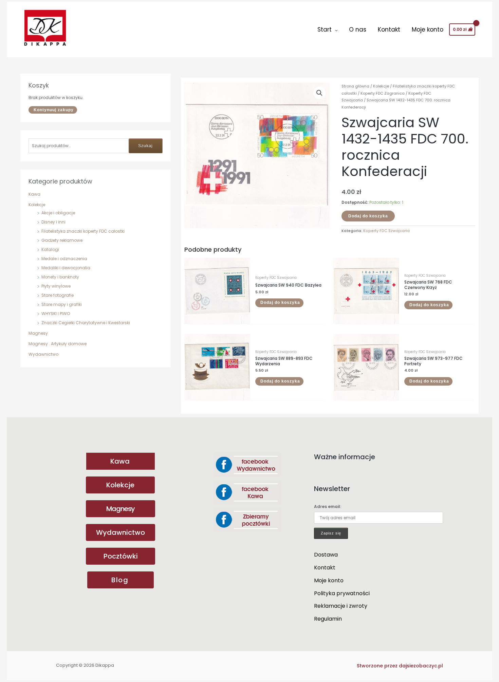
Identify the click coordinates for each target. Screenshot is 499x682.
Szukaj (145, 145)
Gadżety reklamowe (61, 240)
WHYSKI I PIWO (55, 313)
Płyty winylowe (56, 286)
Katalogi (50, 249)
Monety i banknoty (60, 277)
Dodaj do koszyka (368, 216)
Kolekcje (37, 205)
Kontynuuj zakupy (54, 110)
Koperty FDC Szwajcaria (386, 230)
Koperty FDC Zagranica (383, 93)
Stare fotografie (57, 295)
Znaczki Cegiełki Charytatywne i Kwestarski (85, 323)
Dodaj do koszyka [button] (280, 302)
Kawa (34, 194)
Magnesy (38, 333)
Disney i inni (53, 222)
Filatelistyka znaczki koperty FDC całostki (83, 231)
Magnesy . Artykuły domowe (58, 344)
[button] (319, 93)
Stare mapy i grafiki (61, 304)
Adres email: (327, 506)
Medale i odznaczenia (64, 258)
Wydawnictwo (43, 354)
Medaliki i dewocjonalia (65, 268)
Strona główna (355, 86)
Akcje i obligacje (58, 213)
